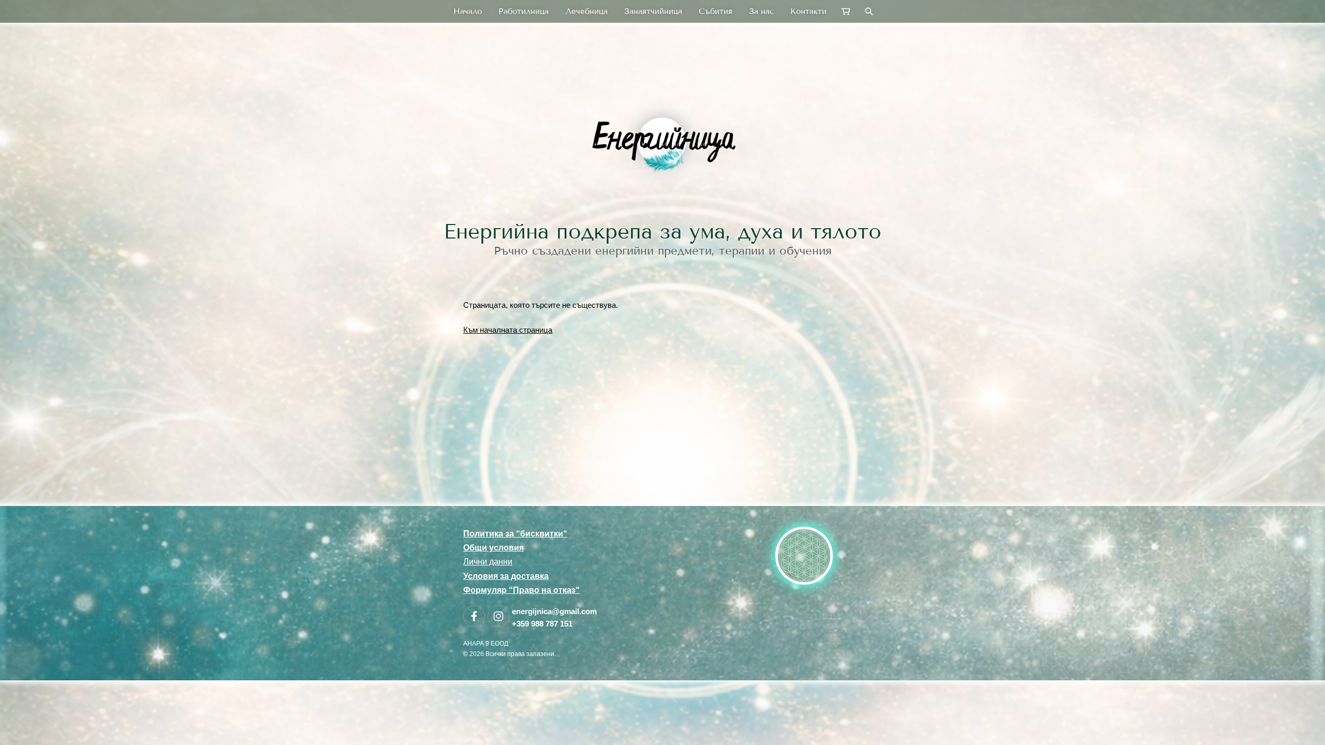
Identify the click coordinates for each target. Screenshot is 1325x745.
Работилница (523, 11)
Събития (715, 11)
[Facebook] (474, 616)
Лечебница (586, 11)
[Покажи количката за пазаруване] (846, 11)
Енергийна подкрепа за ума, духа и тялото (662, 231)
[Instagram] (498, 616)
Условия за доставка (506, 576)
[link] (662, 141)
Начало (467, 11)
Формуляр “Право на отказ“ (521, 590)
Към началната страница (507, 329)
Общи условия (493, 547)
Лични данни (487, 561)
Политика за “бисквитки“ (515, 533)
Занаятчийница (653, 11)
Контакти (808, 11)
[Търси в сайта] (869, 11)
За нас (761, 11)
